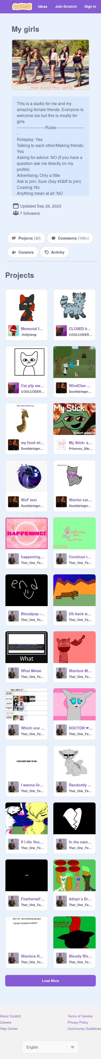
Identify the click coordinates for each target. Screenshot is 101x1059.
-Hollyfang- (29, 334)
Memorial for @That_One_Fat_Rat (33, 328)
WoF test (29, 499)
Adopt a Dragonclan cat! (80, 898)
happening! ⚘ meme (33, 556)
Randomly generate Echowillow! (80, 784)
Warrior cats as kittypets (80, 499)
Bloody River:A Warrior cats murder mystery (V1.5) (80, 956)
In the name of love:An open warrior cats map (80, 841)
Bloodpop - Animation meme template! (33, 613)
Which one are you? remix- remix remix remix (33, 727)
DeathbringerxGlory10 (80, 391)
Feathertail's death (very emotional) (33, 898)
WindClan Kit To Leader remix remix (80, 385)
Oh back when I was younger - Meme (80, 613)
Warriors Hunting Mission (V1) (33, 956)
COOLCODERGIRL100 (80, 334)
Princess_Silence (80, 448)
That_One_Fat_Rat (33, 562)
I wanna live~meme (33, 784)
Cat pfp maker (33, 385)
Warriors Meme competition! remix (80, 670)
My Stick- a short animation (80, 442)
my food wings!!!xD (33, 442)
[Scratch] (22, 6)
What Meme (31, 670)
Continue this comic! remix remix (80, 556)
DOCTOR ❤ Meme (80, 727)
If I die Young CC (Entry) (33, 841)
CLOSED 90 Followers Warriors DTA (80, 328)
